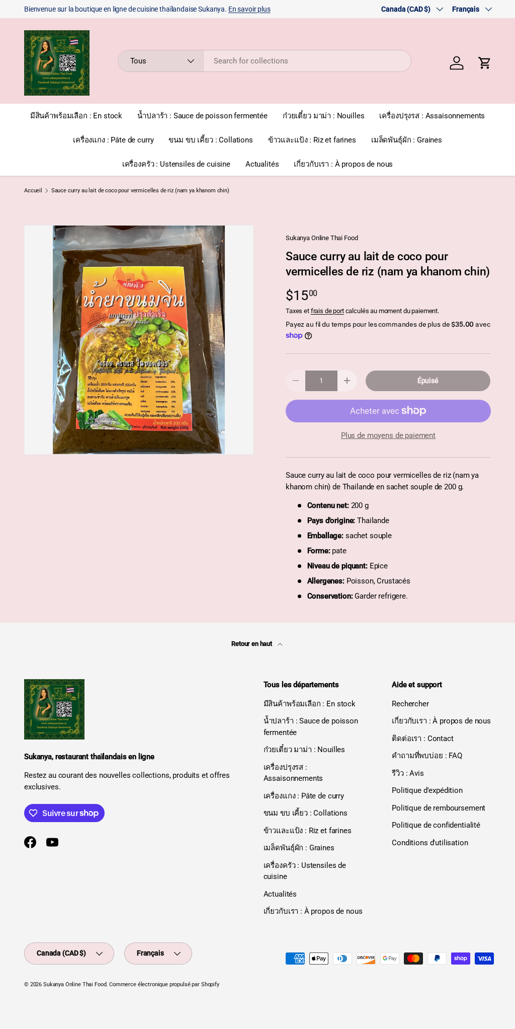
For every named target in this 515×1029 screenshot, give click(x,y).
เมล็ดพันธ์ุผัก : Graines (406, 139)
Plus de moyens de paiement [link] (388, 435)
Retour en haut (252, 643)
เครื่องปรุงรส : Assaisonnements (432, 115)
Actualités (262, 164)
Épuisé (428, 381)
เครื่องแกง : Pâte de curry (113, 139)
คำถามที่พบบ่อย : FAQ (427, 755)
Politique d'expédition (427, 790)
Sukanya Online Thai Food (322, 238)
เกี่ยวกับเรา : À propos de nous (343, 164)
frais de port (327, 311)
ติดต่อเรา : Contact (422, 738)
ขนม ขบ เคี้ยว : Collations (210, 139)
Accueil (33, 190)
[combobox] (264, 60)
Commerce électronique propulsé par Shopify (164, 984)
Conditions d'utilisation (430, 842)
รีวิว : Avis (408, 773)
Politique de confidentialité (436, 825)
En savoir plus (249, 9)
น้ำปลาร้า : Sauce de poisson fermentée (202, 115)
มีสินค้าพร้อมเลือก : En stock (76, 115)
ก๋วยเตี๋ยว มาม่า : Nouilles (324, 115)
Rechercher (410, 703)
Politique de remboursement (438, 808)
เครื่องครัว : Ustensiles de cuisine (176, 164)
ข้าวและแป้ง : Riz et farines (312, 139)
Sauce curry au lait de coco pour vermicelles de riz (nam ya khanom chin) (140, 190)
